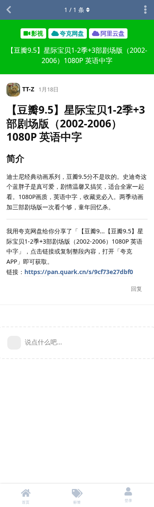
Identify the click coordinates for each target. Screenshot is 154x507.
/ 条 (74, 10)
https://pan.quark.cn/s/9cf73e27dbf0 (78, 272)
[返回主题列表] (8, 10)
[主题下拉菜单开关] (145, 10)
